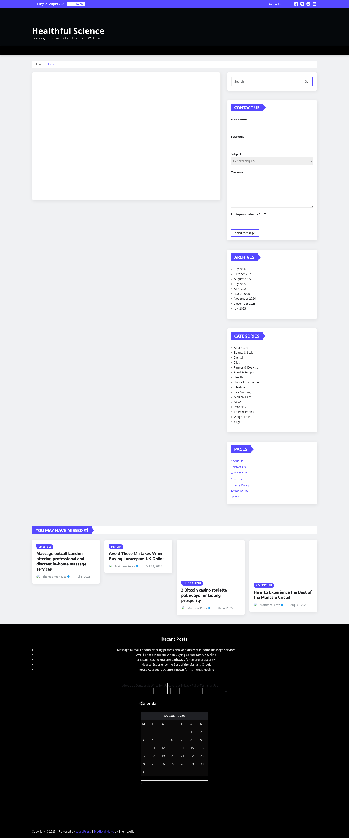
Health (238, 377)
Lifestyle (239, 387)
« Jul (143, 783)
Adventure (241, 348)
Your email (238, 137)
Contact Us (238, 467)
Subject (236, 154)
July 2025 (240, 284)
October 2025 (243, 274)
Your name (239, 119)
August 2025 (242, 279)
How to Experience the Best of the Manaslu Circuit (283, 595)
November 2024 (245, 299)
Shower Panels (244, 412)
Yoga (237, 422)
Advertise (237, 479)
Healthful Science (68, 30)
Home (39, 64)
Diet (237, 363)
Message (237, 172)
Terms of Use (240, 491)
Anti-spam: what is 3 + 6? (249, 214)
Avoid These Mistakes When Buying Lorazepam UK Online (137, 556)
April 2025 (241, 289)
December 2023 (245, 304)
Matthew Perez (125, 566)
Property (240, 407)
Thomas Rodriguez (54, 576)
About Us (237, 461)
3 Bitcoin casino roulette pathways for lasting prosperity (204, 595)
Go (307, 81)
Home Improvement (248, 382)
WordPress (83, 831)
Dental (238, 357)
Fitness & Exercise (246, 367)
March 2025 (242, 294)
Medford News (104, 831)
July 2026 (240, 269)
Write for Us (239, 473)
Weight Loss (242, 417)
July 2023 (240, 308)
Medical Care (243, 397)
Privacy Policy (240, 485)
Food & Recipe (244, 372)
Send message (245, 233)
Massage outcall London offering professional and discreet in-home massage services (61, 561)
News (237, 402)
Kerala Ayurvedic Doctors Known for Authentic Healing (176, 670)
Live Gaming (242, 392)
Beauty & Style (244, 353)
